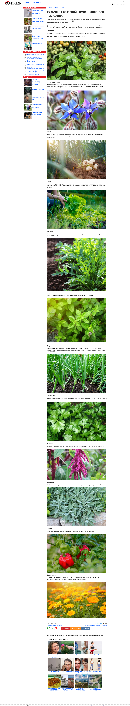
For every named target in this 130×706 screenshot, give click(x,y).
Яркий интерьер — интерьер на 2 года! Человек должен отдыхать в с (44, 64)
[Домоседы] (13, 4)
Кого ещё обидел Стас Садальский (68, 672)
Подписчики (37, 2)
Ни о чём (29, 62)
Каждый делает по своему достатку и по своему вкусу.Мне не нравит (44, 55)
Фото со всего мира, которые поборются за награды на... (68, 689)
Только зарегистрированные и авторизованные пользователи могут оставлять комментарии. (75, 635)
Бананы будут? (30, 67)
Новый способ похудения (95, 655)
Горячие (56, 7)
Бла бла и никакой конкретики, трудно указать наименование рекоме (44, 72)
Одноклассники (77, 628)
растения (55, 623)
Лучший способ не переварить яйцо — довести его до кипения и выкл (44, 65)
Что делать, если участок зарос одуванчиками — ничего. (41, 70)
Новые (50, 7)
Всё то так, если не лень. (33, 74)
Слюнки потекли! (31, 61)
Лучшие (62, 7)
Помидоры (51, 623)
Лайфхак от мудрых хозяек (81, 655)
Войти (122, 2)
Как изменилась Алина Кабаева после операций (54, 656)
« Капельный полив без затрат (54, 625)
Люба (106, 623)
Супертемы (28, 77)
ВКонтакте (87, 628)
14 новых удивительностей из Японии (95, 689)
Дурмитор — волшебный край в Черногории (81, 689)
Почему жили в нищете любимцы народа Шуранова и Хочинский (81, 673)
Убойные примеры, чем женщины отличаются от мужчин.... (95, 673)
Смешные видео (67, 654)
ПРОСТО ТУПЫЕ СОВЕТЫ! (33, 57)
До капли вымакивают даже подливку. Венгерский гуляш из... (54, 689)
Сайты (27, 2)
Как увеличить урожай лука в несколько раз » (96, 625)
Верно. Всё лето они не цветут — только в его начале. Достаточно (43, 68)
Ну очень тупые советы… (33, 60)
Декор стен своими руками (54, 672)
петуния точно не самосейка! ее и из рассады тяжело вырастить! (43, 58)
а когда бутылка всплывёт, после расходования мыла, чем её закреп (43, 54)
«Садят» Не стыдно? (32, 71)
